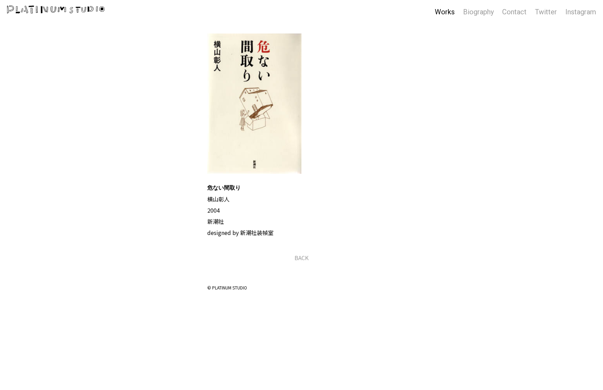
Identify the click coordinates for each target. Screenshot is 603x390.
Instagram (580, 11)
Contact (514, 11)
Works (445, 11)
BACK (301, 257)
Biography (478, 11)
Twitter (546, 11)
